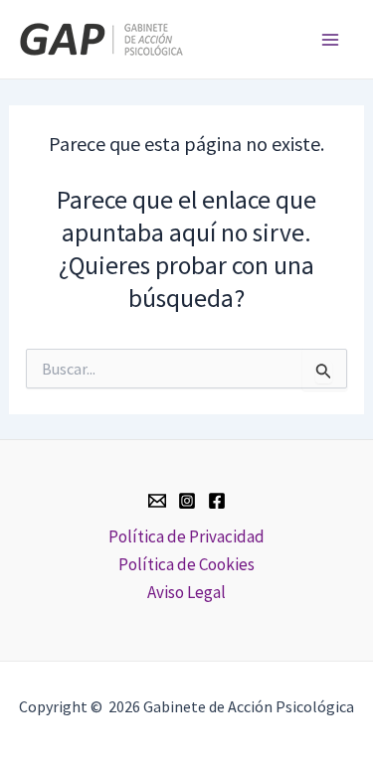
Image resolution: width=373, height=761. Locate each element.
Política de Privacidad (186, 536)
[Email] (157, 501)
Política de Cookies (186, 564)
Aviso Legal (186, 592)
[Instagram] (187, 501)
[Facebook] (217, 501)
